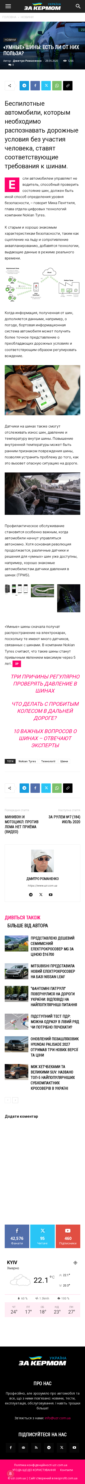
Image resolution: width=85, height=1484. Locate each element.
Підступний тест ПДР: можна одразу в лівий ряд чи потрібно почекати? (55, 1021)
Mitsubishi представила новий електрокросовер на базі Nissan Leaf (53, 971)
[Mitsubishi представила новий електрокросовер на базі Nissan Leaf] (16, 971)
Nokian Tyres (27, 761)
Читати (43, 1226)
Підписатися (68, 1226)
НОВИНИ (27, 17)
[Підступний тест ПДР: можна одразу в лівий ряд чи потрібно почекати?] (16, 1022)
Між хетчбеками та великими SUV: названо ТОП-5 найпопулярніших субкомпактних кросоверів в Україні (53, 1078)
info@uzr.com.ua (58, 1418)
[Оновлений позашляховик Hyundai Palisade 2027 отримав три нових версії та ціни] (16, 1044)
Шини (64, 761)
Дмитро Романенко (27, 60)
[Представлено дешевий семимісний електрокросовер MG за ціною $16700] (16, 944)
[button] (8, 6)
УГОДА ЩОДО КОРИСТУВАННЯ (34, 1470)
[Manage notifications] (10, 1473)
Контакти (66, 1470)
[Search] (78, 6)
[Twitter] (46, 85)
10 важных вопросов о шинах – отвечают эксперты (44, 738)
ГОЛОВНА (9, 17)
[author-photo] (42, 872)
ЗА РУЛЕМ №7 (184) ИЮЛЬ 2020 (64, 819)
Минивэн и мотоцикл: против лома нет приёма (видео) (21, 824)
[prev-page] (8, 1100)
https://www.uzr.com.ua (42, 885)
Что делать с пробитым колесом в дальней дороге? (44, 711)
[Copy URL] (67, 85)
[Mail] (23, 1447)
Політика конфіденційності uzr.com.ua (40, 1465)
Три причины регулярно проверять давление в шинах (44, 684)
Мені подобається (17, 1228)
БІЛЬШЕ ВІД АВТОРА (28, 925)
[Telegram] (24, 85)
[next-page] (15, 1100)
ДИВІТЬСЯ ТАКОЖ (22, 917)
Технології (48, 761)
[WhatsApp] (57, 85)
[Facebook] (35, 85)
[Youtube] (52, 895)
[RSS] (36, 1447)
